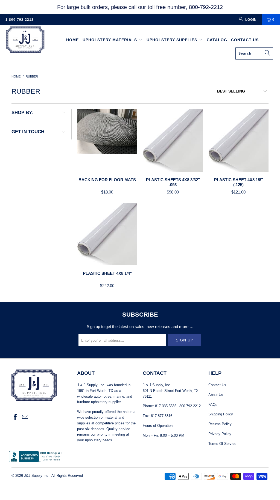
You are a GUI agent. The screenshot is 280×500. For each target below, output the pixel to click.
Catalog (217, 40)
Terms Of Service (222, 444)
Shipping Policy (220, 414)
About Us (215, 395)
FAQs (212, 405)
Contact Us (245, 40)
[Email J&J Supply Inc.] (25, 417)
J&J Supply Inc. (36, 476)
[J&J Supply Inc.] (25, 40)
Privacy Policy (219, 434)
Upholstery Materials (110, 40)
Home (72, 40)
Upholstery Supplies (173, 40)
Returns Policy (220, 424)
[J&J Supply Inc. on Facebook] (15, 417)
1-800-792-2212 (19, 20)
